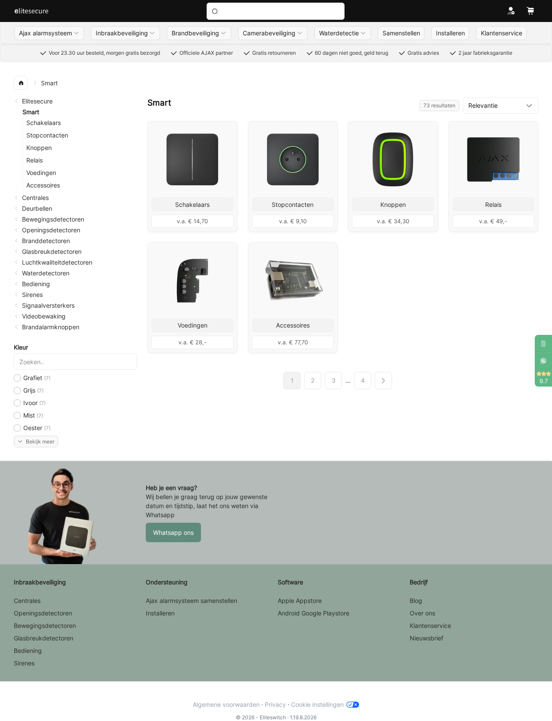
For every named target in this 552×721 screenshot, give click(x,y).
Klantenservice (430, 625)
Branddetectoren (46, 240)
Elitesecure (37, 101)
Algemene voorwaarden (226, 704)
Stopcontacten (47, 135)
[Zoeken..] (276, 11)
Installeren (160, 613)
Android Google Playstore (313, 613)
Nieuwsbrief (426, 638)
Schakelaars (43, 122)
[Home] (31, 11)
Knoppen (39, 147)
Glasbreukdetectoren (52, 251)
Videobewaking (44, 316)
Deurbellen (37, 208)
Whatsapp (160, 514)
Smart (30, 111)
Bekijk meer (40, 441)
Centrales (35, 197)
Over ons (422, 613)
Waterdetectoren (45, 273)
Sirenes (32, 294)
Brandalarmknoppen (50, 327)
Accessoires (43, 185)
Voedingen (41, 172)
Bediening (36, 283)
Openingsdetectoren (51, 230)
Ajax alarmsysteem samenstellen (191, 600)
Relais (34, 160)
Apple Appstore (300, 600)
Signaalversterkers (48, 305)
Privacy (275, 704)
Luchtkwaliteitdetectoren (57, 262)
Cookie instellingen (317, 704)
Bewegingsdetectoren (53, 219)
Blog (416, 600)
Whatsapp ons (173, 532)
